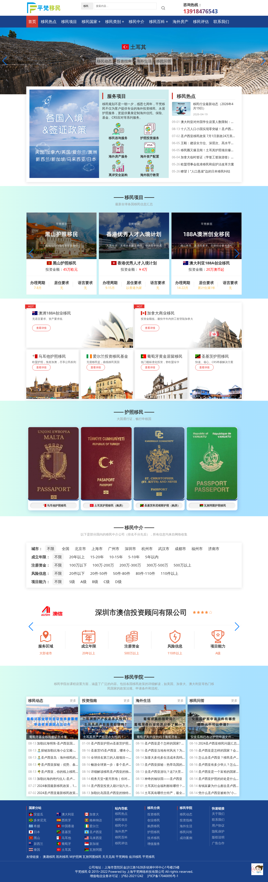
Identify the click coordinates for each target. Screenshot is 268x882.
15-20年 (97, 556)
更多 (73, 700)
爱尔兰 (94, 826)
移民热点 (49, 21)
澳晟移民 (49, 856)
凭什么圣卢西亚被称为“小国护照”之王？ (222, 793)
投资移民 (153, 814)
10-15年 (116, 556)
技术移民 (153, 838)
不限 (50, 548)
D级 (118, 581)
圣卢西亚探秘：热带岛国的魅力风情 (165, 764)
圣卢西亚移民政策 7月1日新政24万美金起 (205, 136)
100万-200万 (103, 565)
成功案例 (186, 838)
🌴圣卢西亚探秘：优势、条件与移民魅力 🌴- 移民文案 (70, 764)
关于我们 (218, 813)
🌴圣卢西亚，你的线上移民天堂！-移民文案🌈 (65, 771)
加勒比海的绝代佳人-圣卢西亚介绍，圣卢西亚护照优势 (70, 779)
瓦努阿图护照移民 (215, 505)
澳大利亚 (137, 46)
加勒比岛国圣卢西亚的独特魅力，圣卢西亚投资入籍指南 (125, 793)
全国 (65, 548)
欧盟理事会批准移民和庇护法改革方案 (203, 164)
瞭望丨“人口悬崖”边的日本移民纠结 (201, 171)
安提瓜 (38, 814)
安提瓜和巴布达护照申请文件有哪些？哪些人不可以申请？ (213, 737)
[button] (263, 61)
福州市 (197, 548)
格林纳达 (95, 820)
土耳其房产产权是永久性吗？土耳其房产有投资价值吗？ (106, 737)
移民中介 (136, 21)
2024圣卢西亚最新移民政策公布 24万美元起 (63, 793)
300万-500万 (157, 565)
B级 (95, 581)
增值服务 (153, 844)
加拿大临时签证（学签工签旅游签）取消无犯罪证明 (212, 157)
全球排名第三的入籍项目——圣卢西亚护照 (116, 757)
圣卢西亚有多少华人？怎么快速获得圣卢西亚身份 (228, 764)
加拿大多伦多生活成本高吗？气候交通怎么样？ (173, 757)
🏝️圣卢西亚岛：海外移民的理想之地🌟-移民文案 (67, 757)
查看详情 (41, 328)
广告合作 (218, 843)
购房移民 (153, 826)
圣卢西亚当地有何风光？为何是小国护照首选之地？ (176, 750)
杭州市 (147, 548)
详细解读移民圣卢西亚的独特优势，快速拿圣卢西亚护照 (125, 771)
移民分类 (153, 807)
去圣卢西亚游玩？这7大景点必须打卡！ (168, 771)
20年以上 (77, 556)
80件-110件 (145, 573)
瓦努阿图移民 (92, 856)
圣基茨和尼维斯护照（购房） (162, 505)
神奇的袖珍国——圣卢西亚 (159, 779)
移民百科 (157, 21)
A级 (83, 581)
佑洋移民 (135, 856)
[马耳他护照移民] (52, 374)
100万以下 (78, 565)
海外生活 (144, 61)
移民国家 (89, 21)
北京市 (80, 548)
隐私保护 (218, 831)
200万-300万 (130, 565)
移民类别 (113, 21)
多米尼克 (39, 820)
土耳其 (66, 849)
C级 (107, 581)
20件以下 (77, 573)
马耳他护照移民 (56, 505)
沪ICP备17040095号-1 (162, 876)
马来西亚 (95, 838)
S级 (72, 581)
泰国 (36, 849)
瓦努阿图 (95, 849)
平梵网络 (122, 856)
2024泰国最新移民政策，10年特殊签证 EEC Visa (66, 786)
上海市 (97, 548)
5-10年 (134, 556)
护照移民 (134, 412)
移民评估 (201, 21)
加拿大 (94, 814)
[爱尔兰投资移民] (107, 374)
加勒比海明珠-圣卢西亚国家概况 (55, 743)
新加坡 (94, 844)
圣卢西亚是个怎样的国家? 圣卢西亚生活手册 (171, 743)
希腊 (36, 826)
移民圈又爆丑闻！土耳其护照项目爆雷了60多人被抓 (212, 150)
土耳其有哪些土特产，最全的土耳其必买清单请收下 (176, 793)
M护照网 (75, 856)
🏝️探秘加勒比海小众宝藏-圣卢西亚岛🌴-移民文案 (67, 750)
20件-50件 (99, 573)
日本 (36, 832)
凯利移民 (62, 856)
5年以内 (152, 556)
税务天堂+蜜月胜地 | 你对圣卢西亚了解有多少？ (120, 779)
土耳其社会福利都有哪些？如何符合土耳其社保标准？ (178, 786)
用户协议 (218, 825)
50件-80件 (121, 573)
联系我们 (221, 21)
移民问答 (163, 61)
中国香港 (67, 826)
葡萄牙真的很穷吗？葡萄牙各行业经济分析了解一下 (160, 737)
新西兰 (38, 844)
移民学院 (134, 677)
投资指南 (124, 61)
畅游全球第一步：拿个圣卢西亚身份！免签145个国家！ (125, 764)
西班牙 (66, 820)
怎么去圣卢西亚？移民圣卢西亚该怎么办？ (224, 757)
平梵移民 (148, 856)
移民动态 (104, 61)
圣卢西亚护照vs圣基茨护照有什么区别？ (114, 743)
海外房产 (180, 21)
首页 (32, 21)
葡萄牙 (66, 844)
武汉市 (163, 548)
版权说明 (218, 837)
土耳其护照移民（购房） (109, 505)
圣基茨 (66, 832)
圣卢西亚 (95, 832)
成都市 (180, 548)
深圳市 (130, 548)
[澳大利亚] (79, 325)
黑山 (36, 838)
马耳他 (66, 838)
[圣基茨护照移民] (215, 374)
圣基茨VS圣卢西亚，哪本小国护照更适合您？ (118, 750)
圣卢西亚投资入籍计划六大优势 (108, 786)
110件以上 (169, 573)
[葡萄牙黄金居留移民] (161, 374)
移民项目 (69, 21)
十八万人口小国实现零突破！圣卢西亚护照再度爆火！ (214, 129)
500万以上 (182, 565)
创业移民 (153, 820)
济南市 (213, 548)
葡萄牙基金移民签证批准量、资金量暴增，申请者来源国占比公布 (52, 737)
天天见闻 (108, 856)
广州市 (113, 548)
